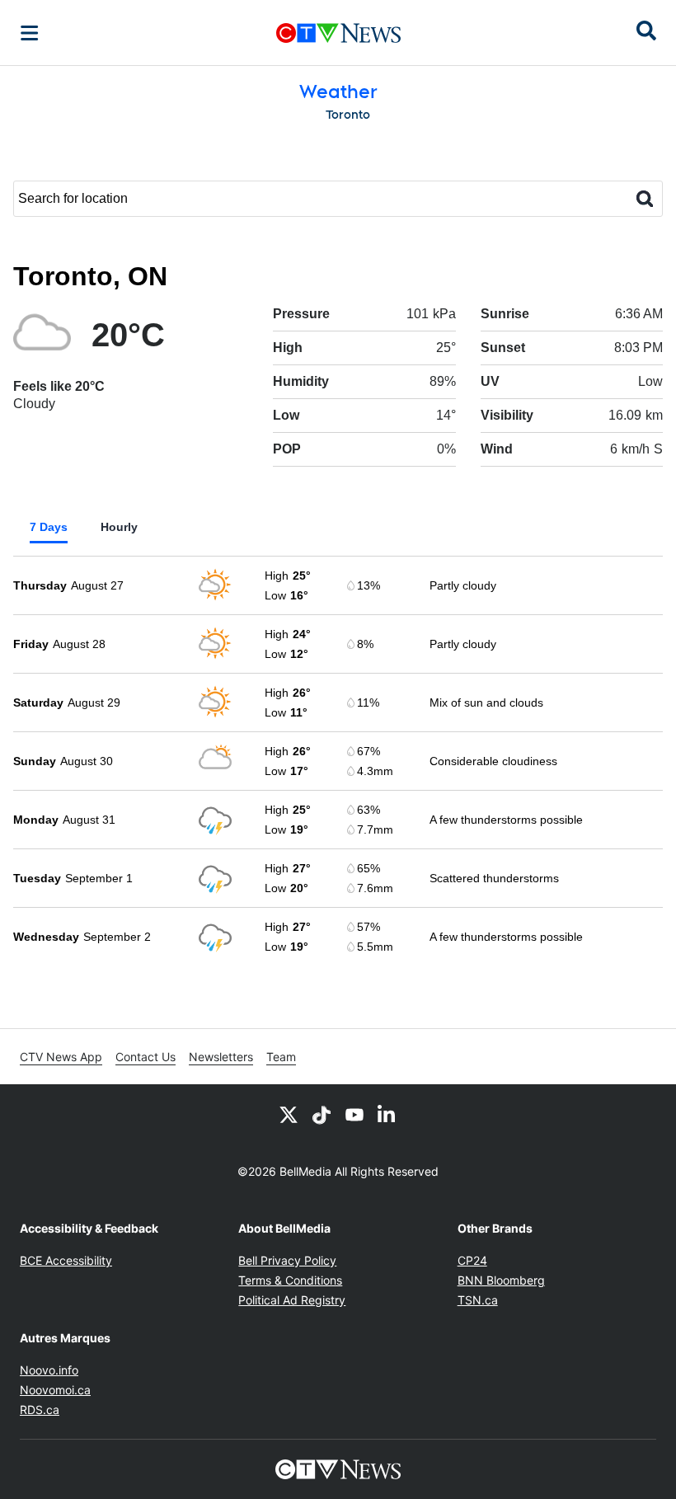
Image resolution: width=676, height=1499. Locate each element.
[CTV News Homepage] (338, 33)
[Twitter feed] (288, 1114)
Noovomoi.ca (55, 1390)
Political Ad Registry (291, 1300)
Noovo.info (49, 1370)
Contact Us (145, 1057)
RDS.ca (39, 1410)
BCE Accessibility (66, 1260)
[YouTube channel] (354, 1114)
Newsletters (221, 1057)
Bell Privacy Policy (287, 1260)
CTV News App (61, 1057)
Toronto (348, 114)
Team (281, 1057)
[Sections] (29, 32)
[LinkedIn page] (387, 1114)
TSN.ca (478, 1300)
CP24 (472, 1260)
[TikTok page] (321, 1114)
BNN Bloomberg (501, 1280)
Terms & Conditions (290, 1280)
